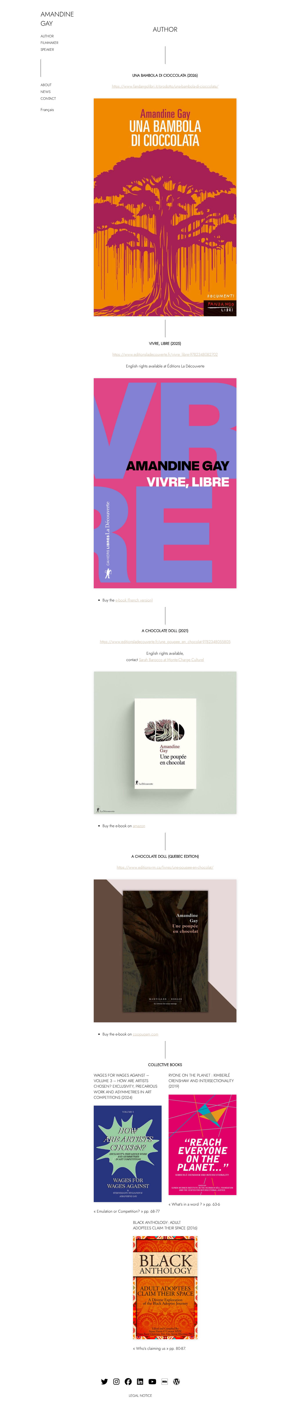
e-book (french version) (134, 600)
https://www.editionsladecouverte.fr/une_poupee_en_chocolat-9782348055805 (165, 642)
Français (47, 110)
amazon (139, 826)
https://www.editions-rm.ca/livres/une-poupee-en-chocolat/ (165, 867)
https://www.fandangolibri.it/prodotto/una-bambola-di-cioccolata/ (165, 86)
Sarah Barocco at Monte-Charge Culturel (171, 660)
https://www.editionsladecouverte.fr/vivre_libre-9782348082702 (165, 354)
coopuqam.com (145, 1034)
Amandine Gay (57, 18)
